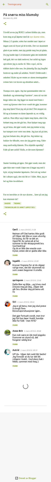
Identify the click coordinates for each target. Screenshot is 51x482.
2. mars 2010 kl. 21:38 (27, 230)
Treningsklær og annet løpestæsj (19, 207)
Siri (14, 302)
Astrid (16, 350)
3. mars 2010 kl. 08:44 (25, 302)
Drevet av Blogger (27, 478)
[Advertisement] (25, 442)
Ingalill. (16, 261)
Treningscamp (14, 4)
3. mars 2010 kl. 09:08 (32, 331)
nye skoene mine (37, 37)
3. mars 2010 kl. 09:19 (28, 350)
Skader (7, 203)
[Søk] (47, 4)
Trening (17, 203)
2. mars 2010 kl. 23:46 (32, 280)
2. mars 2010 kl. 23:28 (29, 261)
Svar (15, 255)
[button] (5, 24)
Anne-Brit (18, 331)
